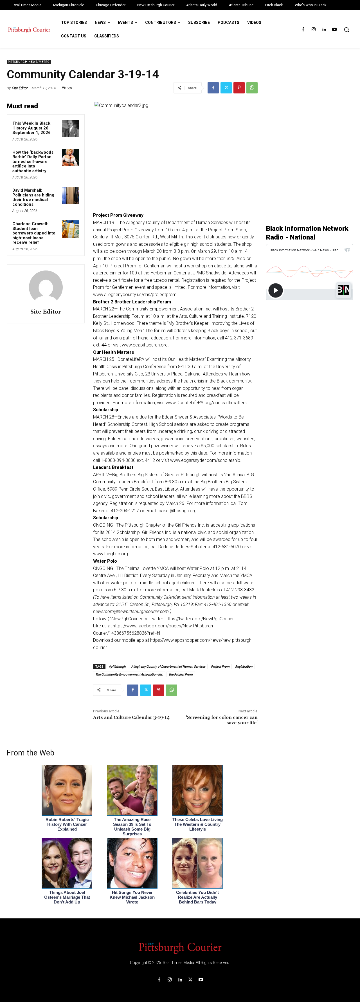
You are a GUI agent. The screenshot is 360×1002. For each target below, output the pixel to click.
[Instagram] (313, 29)
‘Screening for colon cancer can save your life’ (222, 720)
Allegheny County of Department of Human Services (168, 666)
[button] (346, 29)
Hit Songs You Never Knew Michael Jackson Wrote (132, 897)
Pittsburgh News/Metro (29, 61)
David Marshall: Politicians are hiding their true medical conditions (33, 197)
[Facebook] (303, 29)
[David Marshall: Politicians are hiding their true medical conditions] (70, 195)
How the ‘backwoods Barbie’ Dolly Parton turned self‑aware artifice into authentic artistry (32, 161)
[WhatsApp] (252, 87)
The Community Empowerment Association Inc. (129, 674)
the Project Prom (181, 674)
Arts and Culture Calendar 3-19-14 (131, 717)
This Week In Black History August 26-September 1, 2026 (31, 128)
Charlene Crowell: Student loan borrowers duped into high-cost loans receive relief (33, 233)
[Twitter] (226, 87)
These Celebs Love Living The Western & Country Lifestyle (197, 824)
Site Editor (20, 88)
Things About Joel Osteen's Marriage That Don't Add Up (67, 897)
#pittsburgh (117, 666)
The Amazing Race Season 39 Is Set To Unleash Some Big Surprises (132, 826)
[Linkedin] (324, 29)
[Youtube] (334, 29)
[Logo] (180, 947)
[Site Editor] (46, 287)
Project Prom (220, 666)
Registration (244, 666)
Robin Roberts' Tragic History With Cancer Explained (67, 824)
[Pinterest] (239, 87)
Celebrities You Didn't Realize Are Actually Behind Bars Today (197, 897)
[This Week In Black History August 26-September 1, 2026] (70, 128)
